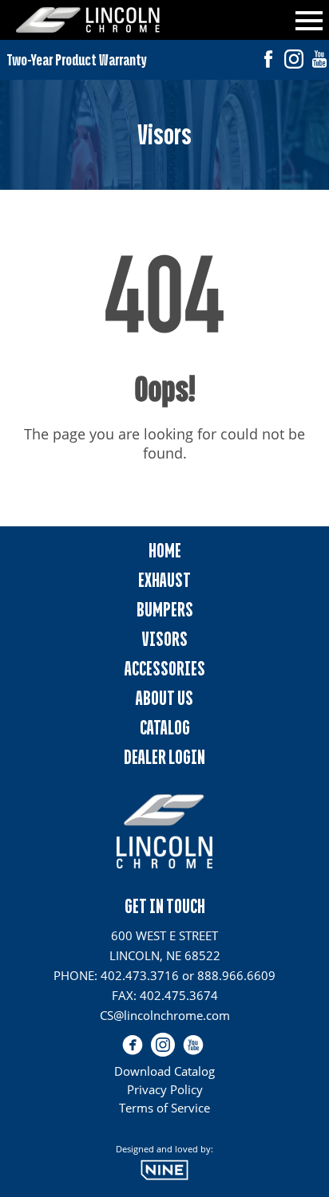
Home (165, 550)
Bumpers (165, 609)
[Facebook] (268, 61)
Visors (165, 639)
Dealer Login (164, 757)
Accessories (165, 668)
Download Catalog (164, 1071)
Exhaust (164, 580)
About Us (164, 698)
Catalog (165, 727)
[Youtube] (319, 61)
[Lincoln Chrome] (88, 20)
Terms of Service (164, 1108)
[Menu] (309, 18)
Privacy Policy (165, 1089)
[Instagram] (293, 61)
